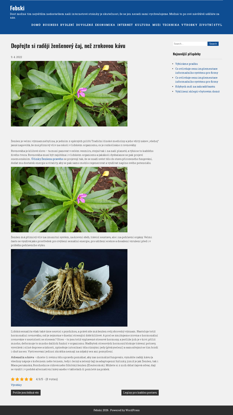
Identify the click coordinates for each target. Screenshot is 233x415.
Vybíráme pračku (186, 63)
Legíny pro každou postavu (140, 392)
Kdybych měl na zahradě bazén (195, 86)
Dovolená (84, 25)
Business (50, 25)
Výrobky (189, 25)
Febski (17, 8)
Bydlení (67, 25)
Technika (171, 25)
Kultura (143, 25)
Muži (156, 25)
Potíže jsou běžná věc (26, 392)
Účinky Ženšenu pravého (47, 159)
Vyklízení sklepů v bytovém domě (197, 91)
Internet (125, 25)
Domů (36, 25)
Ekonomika (105, 25)
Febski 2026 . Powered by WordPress (117, 410)
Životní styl (210, 25)
